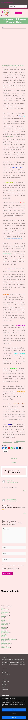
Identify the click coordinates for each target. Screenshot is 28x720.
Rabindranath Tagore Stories (7, 638)
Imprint (3, 671)
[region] (14, 708)
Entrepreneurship (5, 615)
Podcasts (3, 636)
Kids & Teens (4, 624)
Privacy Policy (5, 672)
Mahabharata (4, 629)
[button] (18, 13)
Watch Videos (5, 689)
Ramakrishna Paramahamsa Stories (8, 639)
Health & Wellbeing (5, 619)
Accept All (14, 710)
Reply (24, 490)
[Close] (26, 697)
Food (2, 617)
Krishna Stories (4, 625)
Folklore (3, 616)
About (3, 691)
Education (3, 613)
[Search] (26, 6)
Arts (2, 608)
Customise (14, 713)
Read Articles (4, 684)
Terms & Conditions (6, 674)
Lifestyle (22, 65)
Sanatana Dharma (5, 640)
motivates (10, 136)
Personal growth (4, 634)
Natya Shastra (4, 631)
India (2, 621)
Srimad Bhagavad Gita (5, 643)
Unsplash (16, 442)
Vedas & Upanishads (5, 647)
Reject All (14, 717)
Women (4, 67)
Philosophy (3, 635)
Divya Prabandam (4, 612)
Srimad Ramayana (5, 644)
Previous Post (14, 458)
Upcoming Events (5, 681)
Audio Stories (4, 609)
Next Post (14, 462)
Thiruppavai (3, 646)
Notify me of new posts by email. (11, 568)
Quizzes (3, 687)
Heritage (3, 620)
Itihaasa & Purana (4, 623)
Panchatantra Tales (5, 632)
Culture (2, 611)
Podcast (3, 682)
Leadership (16, 65)
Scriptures (3, 642)
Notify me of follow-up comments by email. (13, 565)
